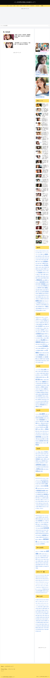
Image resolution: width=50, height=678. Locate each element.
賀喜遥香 (40, 356)
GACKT (44, 599)
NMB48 (37, 578)
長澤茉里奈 (45, 566)
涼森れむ (38, 390)
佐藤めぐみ (38, 373)
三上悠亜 (37, 517)
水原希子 (46, 537)
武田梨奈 (45, 421)
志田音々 (41, 379)
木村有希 (47, 342)
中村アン (43, 455)
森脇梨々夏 (37, 537)
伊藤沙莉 (44, 263)
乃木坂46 (44, 589)
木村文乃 (43, 342)
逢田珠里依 (40, 306)
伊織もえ (41, 263)
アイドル (46, 580)
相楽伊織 (46, 394)
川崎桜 (46, 336)
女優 (41, 590)
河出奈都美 (40, 346)
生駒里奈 (40, 293)
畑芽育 (44, 497)
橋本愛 (43, 494)
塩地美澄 (40, 377)
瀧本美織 (46, 423)
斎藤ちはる (37, 381)
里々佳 (43, 566)
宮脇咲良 (46, 520)
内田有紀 (37, 265)
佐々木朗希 (43, 608)
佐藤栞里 (44, 373)
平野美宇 (40, 483)
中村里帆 (46, 455)
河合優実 (45, 346)
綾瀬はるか (39, 300)
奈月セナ (38, 462)
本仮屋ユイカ (39, 524)
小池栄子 (43, 331)
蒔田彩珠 (43, 543)
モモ (47, 515)
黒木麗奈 (39, 362)
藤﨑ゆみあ (41, 506)
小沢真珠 (41, 276)
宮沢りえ (44, 520)
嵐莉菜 (46, 280)
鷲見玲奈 (42, 404)
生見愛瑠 (43, 464)
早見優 (45, 488)
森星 (38, 535)
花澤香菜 (39, 501)
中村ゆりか (40, 455)
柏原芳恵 (39, 344)
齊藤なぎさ (46, 404)
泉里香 (46, 289)
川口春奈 (39, 336)
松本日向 (39, 528)
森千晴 (41, 533)
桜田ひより (45, 385)
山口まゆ (42, 559)
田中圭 (38, 624)
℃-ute (43, 580)
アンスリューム (46, 582)
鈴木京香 (39, 401)
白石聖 (37, 394)
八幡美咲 (44, 551)
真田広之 (43, 624)
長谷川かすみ (45, 506)
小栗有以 (38, 276)
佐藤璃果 (47, 373)
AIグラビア (42, 575)
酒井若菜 (43, 399)
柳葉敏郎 (46, 620)
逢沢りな (46, 304)
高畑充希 (45, 440)
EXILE (42, 599)
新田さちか (43, 462)
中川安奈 (39, 453)
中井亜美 (46, 451)
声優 (39, 590)
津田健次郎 (41, 622)
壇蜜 (43, 416)
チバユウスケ (44, 603)
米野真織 (43, 352)
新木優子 (39, 283)
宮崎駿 (38, 615)
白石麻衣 (39, 394)
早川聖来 (38, 488)
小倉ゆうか (38, 274)
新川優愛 (37, 383)
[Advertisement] (25, 16)
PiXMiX (39, 578)
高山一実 (41, 434)
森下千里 (38, 533)
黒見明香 (42, 362)
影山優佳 (43, 339)
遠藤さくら (43, 306)
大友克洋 (37, 613)
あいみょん (45, 250)
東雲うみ (46, 383)
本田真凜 (39, 490)
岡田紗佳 (39, 280)
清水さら (46, 390)
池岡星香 (43, 287)
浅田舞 (41, 291)
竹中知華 (41, 431)
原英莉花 (42, 480)
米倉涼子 (44, 564)
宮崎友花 (37, 520)
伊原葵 (38, 263)
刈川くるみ (44, 322)
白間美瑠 (43, 394)
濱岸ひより (39, 497)
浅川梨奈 (38, 291)
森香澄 (41, 537)
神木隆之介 (46, 624)
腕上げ (45, 592)
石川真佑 (39, 296)
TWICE (39, 580)
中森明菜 (46, 457)
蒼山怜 (40, 304)
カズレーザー (46, 601)
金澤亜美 (41, 358)
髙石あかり (45, 442)
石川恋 (45, 295)
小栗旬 (43, 615)
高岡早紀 (44, 434)
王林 (43, 291)
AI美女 (48, 575)
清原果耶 (42, 348)
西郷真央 (42, 397)
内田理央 (40, 265)
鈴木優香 (44, 401)
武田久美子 (42, 421)
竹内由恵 (43, 431)
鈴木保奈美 (41, 401)
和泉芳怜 (37, 267)
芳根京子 (37, 566)
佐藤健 (46, 608)
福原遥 (36, 499)
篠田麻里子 (40, 395)
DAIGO (40, 599)
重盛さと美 (45, 399)
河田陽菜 (39, 348)
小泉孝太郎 (45, 615)
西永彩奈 (39, 466)
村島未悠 (42, 524)
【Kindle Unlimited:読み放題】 (42, 52)
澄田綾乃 (38, 392)
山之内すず (39, 559)
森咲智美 (44, 533)
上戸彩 (43, 256)
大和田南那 (45, 267)
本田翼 (43, 490)
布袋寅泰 (46, 617)
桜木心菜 (43, 385)
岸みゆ (42, 333)
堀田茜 (37, 483)
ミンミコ (45, 515)
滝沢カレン (39, 423)
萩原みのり (46, 501)
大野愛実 (44, 268)
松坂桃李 (39, 620)
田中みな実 (45, 425)
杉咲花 (43, 383)
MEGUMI (37, 515)
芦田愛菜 (39, 302)
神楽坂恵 (41, 352)
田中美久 (38, 427)
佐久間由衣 (42, 371)
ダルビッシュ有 (40, 603)
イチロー (43, 601)
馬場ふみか (41, 508)
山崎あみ (45, 559)
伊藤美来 (47, 263)
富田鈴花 (37, 417)
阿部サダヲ (42, 629)
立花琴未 (38, 431)
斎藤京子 (41, 381)
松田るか (45, 530)
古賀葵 (46, 326)
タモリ (36, 603)
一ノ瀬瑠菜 (45, 254)
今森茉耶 (41, 261)
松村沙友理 (39, 530)
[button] (49, 25)
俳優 (46, 589)
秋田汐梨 (47, 298)
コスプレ (39, 585)
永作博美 (46, 462)
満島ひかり (41, 539)
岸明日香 (45, 333)
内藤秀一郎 (40, 610)
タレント (40, 587)
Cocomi (37, 317)
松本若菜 (46, 528)
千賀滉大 (46, 610)
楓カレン (47, 344)
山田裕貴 (41, 617)
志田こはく (45, 377)
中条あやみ (40, 457)
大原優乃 (42, 267)
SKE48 (44, 578)
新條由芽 (40, 383)
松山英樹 (42, 620)
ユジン (39, 551)
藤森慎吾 (40, 627)
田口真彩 (41, 427)
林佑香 (39, 492)
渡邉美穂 (37, 564)
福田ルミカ (42, 499)
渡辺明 (47, 622)
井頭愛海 (45, 259)
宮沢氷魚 (41, 615)
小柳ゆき (39, 331)
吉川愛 (40, 553)
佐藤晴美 (41, 373)
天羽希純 (37, 270)
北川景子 (40, 326)
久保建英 (44, 606)
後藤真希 (38, 342)
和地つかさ (39, 557)
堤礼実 (41, 416)
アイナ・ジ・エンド (45, 252)
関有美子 (37, 404)
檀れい (38, 421)
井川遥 (37, 259)
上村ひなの (40, 319)
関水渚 (39, 404)
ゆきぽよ (37, 551)
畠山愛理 (47, 497)
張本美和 (42, 485)
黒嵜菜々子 (45, 360)
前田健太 (43, 610)
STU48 (46, 578)
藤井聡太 (37, 627)
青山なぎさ (46, 308)
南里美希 (43, 460)
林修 (43, 620)
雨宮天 (43, 308)
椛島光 (44, 344)
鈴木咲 (47, 401)
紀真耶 (46, 352)
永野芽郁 (38, 464)
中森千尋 (43, 457)
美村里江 (47, 564)
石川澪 (47, 295)
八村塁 (37, 610)
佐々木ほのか (39, 369)
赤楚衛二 (42, 627)
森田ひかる (40, 535)
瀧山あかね (43, 423)
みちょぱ (41, 515)
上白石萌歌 (44, 319)
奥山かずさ (44, 270)
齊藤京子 (37, 406)
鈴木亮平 (45, 627)
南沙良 (39, 518)
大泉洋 (43, 613)
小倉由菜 (47, 274)
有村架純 (43, 283)
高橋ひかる (44, 438)
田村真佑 (44, 427)
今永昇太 (39, 608)
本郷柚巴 (46, 490)
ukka (41, 580)
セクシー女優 (45, 585)
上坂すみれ (40, 256)
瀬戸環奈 (42, 392)
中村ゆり (37, 455)
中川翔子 (47, 453)
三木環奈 (43, 517)
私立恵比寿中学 (42, 592)
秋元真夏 (45, 298)
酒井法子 (40, 399)
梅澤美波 (45, 285)
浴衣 (37, 592)
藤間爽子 (37, 506)
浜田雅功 (45, 622)
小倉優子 (41, 274)
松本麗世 (37, 530)
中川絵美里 (41, 453)
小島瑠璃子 (42, 329)
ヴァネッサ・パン (38, 480)
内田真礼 (42, 265)
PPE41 (41, 578)
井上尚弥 (47, 606)
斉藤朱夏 (45, 379)
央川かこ (41, 270)
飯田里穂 (38, 310)
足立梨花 (42, 304)
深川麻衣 (45, 496)
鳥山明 (40, 631)
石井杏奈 (46, 293)
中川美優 (44, 453)
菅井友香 (39, 397)
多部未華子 (46, 416)
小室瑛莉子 (44, 328)
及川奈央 (46, 265)
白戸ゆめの (46, 392)
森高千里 (43, 537)
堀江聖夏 (44, 481)
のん (39, 451)
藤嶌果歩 (42, 504)
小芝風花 (38, 333)
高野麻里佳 (39, 360)
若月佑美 (40, 566)
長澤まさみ (39, 469)
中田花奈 (38, 459)
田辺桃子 (39, 429)
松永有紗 (42, 530)
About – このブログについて (7, 666)
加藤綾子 (46, 324)
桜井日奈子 (39, 385)
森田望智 (44, 535)
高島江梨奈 (47, 434)
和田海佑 (42, 557)
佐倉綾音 (45, 371)
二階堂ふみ (45, 459)
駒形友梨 (37, 360)
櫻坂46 (42, 387)
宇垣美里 (40, 272)
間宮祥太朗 (39, 629)
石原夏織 (39, 295)
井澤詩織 (42, 259)
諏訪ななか (44, 397)
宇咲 (37, 272)
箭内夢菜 (42, 564)
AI (40, 575)
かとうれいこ (42, 317)
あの (38, 252)
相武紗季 (43, 293)
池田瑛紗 (41, 289)
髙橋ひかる (41, 442)
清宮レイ (45, 348)
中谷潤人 (41, 606)
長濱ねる (38, 471)
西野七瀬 (44, 466)
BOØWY (38, 599)
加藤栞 (43, 324)
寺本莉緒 (41, 417)
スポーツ (41, 585)
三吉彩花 (40, 517)
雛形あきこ (38, 508)
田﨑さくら (43, 429)
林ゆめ (36, 492)
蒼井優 (37, 304)
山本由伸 (37, 617)
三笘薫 (39, 606)
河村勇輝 (38, 622)
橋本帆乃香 (40, 494)
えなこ (41, 252)
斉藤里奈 (47, 379)
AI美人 (46, 575)
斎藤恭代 (44, 381)
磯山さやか (38, 298)
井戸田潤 (37, 608)
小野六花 (47, 276)
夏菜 (36, 462)
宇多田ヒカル (45, 272)
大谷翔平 (46, 613)
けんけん (46, 317)
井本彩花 (39, 259)
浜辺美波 (42, 496)
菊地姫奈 (41, 354)
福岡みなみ (39, 499)
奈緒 (41, 462)
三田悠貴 (46, 517)
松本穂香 (41, 528)
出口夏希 (42, 414)
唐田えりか (41, 328)
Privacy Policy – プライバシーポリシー (8, 670)
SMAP (36, 601)
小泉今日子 (47, 331)
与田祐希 (41, 551)
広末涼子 (43, 483)
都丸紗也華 (38, 434)
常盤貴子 (37, 419)
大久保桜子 (39, 267)
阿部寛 (45, 629)
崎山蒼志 (43, 617)
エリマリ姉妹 (40, 254)
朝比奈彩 (39, 285)
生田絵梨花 (46, 291)
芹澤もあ (37, 397)
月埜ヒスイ (46, 419)
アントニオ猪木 (40, 601)
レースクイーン (39, 589)
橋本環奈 (46, 494)
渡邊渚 (39, 564)
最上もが (42, 522)
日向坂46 (43, 590)
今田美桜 (45, 261)
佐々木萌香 (38, 371)
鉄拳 (37, 629)
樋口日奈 (41, 492)
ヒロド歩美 (46, 478)
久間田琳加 (45, 320)
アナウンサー (41, 582)
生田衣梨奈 (37, 293)
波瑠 (39, 496)
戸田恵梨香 (42, 419)
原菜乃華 (44, 480)
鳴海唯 (41, 471)
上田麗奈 (46, 256)
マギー (43, 515)
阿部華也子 (40, 308)
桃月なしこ (44, 531)
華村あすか (42, 501)
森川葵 (46, 533)
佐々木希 (43, 369)
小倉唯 (44, 274)
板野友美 (42, 285)
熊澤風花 (38, 350)
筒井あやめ (46, 431)
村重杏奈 (45, 524)
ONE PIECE (47, 599)
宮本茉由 (40, 520)
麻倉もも (45, 310)
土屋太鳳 (39, 416)
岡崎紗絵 (44, 277)
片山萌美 (45, 350)
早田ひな (43, 488)
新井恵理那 (42, 282)
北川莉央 (44, 326)
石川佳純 (42, 295)
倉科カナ (38, 322)
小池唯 (41, 331)
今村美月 (39, 261)
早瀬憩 (41, 488)
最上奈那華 (45, 522)
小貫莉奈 (44, 276)
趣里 (47, 397)
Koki (39, 317)
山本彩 (47, 559)
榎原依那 (39, 287)
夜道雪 (45, 557)
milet (39, 515)
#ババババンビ (39, 478)
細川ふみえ (46, 499)
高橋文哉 (37, 631)
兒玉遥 (41, 322)
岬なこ (40, 522)
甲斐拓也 (40, 624)
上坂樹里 (37, 319)
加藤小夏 (40, 324)
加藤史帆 (37, 324)
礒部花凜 (42, 298)
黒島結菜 (42, 360)
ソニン (36, 369)
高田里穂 (41, 440)
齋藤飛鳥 (41, 406)
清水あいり (42, 390)
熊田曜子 (42, 350)
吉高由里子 (45, 555)
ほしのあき (43, 478)
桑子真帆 (41, 344)
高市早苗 (38, 436)
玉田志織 (40, 425)
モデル (43, 587)
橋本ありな (44, 492)
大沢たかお (40, 613)
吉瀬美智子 (38, 328)
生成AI (39, 592)
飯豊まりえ (41, 310)
